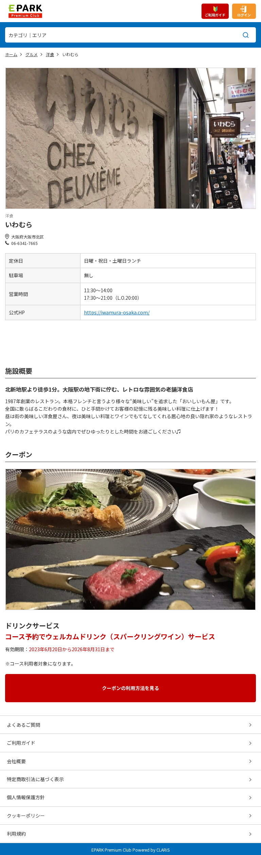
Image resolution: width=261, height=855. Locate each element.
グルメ (31, 54)
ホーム (11, 54)
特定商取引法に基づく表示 (35, 779)
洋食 (50, 54)
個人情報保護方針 (26, 797)
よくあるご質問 (23, 724)
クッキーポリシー (26, 815)
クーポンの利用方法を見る (130, 688)
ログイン (244, 14)
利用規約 (16, 833)
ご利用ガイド (215, 14)
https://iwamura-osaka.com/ (117, 312)
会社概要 (16, 761)
